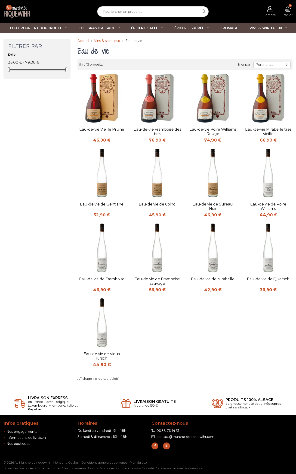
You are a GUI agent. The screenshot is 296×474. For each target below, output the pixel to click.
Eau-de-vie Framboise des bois (157, 131)
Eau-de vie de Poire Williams (268, 206)
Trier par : (245, 64)
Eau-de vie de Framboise (101, 279)
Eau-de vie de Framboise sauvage (157, 281)
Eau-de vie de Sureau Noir (213, 206)
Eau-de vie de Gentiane (101, 204)
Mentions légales (65, 462)
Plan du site (138, 462)
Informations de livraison (26, 438)
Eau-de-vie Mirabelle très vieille (268, 131)
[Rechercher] (204, 11)
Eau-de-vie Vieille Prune (101, 129)
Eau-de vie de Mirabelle (212, 279)
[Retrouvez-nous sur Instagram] (166, 445)
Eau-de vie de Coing (157, 204)
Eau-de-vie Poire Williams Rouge (212, 131)
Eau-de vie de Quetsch (268, 279)
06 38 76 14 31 (168, 431)
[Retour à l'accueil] (24, 11)
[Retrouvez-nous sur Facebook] (154, 445)
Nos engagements (21, 432)
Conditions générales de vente (104, 462)
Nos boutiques (18, 444)
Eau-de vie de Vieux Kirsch (101, 356)
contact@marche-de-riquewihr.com (185, 437)
